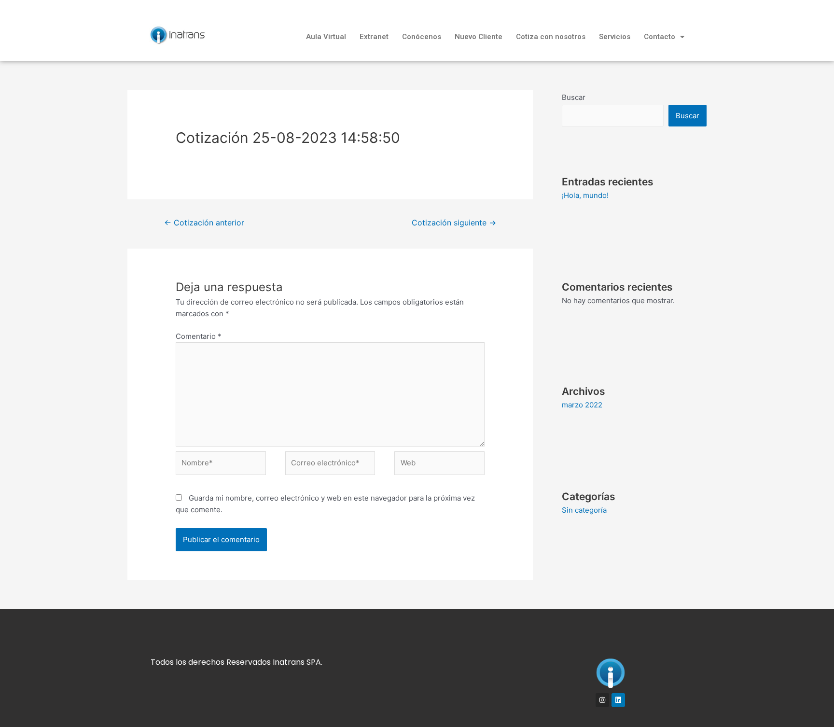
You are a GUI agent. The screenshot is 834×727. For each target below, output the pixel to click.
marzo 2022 (582, 404)
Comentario (199, 336)
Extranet (374, 36)
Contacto (659, 36)
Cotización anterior (204, 222)
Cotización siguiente (454, 222)
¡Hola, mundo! (585, 195)
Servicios (614, 36)
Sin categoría (584, 510)
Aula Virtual (326, 36)
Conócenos (421, 36)
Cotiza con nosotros (550, 36)
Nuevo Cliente (478, 36)
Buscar (573, 97)
